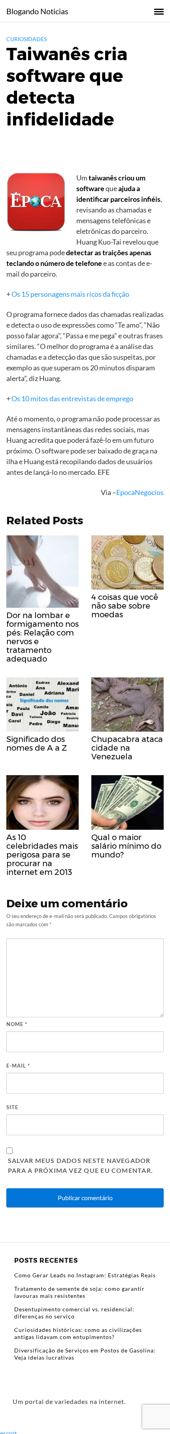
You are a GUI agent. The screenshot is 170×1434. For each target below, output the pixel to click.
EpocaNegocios (140, 492)
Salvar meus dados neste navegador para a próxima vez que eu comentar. (80, 1165)
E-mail (18, 1065)
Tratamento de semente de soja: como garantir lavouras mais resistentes (79, 1292)
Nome (16, 1024)
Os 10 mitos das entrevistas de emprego (72, 398)
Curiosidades (26, 39)
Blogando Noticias (37, 11)
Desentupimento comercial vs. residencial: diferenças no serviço (74, 1313)
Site (12, 1107)
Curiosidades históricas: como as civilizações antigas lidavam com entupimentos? (78, 1333)
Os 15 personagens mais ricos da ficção (70, 294)
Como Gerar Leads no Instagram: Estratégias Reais (85, 1275)
